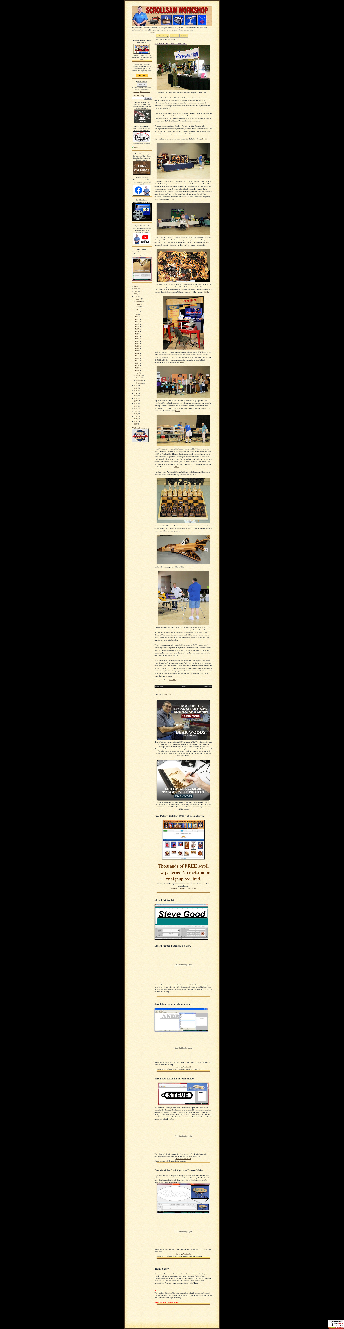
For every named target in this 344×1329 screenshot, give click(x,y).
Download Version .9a (183, 1254)
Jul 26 (137, 365)
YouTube (183, 36)
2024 (135, 419)
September (139, 375)
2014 (135, 393)
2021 (135, 411)
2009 (135, 294)
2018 (135, 403)
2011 (135, 385)
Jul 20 (137, 353)
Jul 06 (137, 326)
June (137, 312)
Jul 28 (137, 368)
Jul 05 (137, 324)
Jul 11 (137, 336)
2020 (135, 409)
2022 (135, 414)
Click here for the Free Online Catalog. (183, 888)
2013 (135, 391)
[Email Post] (177, 680)
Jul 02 (137, 319)
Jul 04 (137, 322)
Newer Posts (159, 686)
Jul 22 (137, 358)
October (138, 378)
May (137, 309)
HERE (204, 139)
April (137, 307)
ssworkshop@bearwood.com (142, 92)
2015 (135, 396)
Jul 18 (137, 348)
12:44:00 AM (172, 680)
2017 (135, 401)
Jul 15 (137, 344)
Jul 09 (137, 331)
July (137, 314)
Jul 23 (137, 361)
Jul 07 (137, 329)
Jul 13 (137, 339)
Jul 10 (137, 334)
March (138, 304)
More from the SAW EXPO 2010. (171, 43)
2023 (135, 416)
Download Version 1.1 (183, 1067)
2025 (135, 421)
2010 (135, 296)
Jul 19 (137, 351)
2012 (135, 388)
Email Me (142, 84)
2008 (135, 291)
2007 (135, 289)
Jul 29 (137, 370)
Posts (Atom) (168, 694)
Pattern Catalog (162, 36)
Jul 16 (137, 346)
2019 (135, 406)
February (138, 301)
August (138, 373)
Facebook (174, 36)
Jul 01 (137, 317)
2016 (135, 398)
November (139, 380)
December (139, 383)
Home (184, 686)
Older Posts (208, 686)
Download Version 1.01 (183, 1159)
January (138, 299)
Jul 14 (137, 341)
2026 (135, 424)
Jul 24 (137, 363)
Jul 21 (137, 356)
